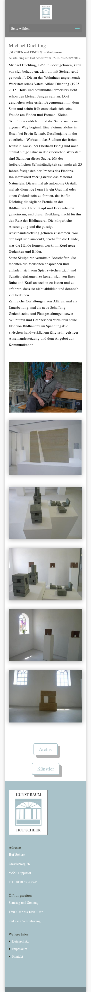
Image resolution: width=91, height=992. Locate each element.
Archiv (45, 749)
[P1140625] (46, 537)
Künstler (45, 768)
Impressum (19, 948)
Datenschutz (20, 941)
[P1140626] (46, 599)
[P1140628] (46, 721)
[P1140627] (46, 659)
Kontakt (17, 956)
